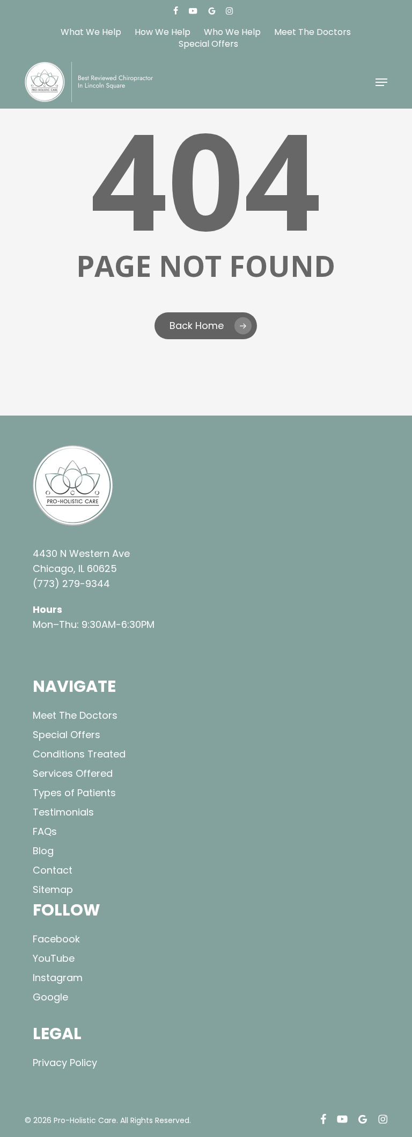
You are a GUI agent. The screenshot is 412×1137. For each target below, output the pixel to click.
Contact (52, 870)
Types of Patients (74, 792)
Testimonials (63, 812)
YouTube (54, 958)
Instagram (58, 977)
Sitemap (53, 889)
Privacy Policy (65, 1062)
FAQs (45, 831)
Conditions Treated (79, 754)
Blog (43, 850)
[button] (381, 82)
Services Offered (73, 773)
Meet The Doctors (75, 715)
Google (50, 997)
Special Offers (66, 734)
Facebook (56, 939)
